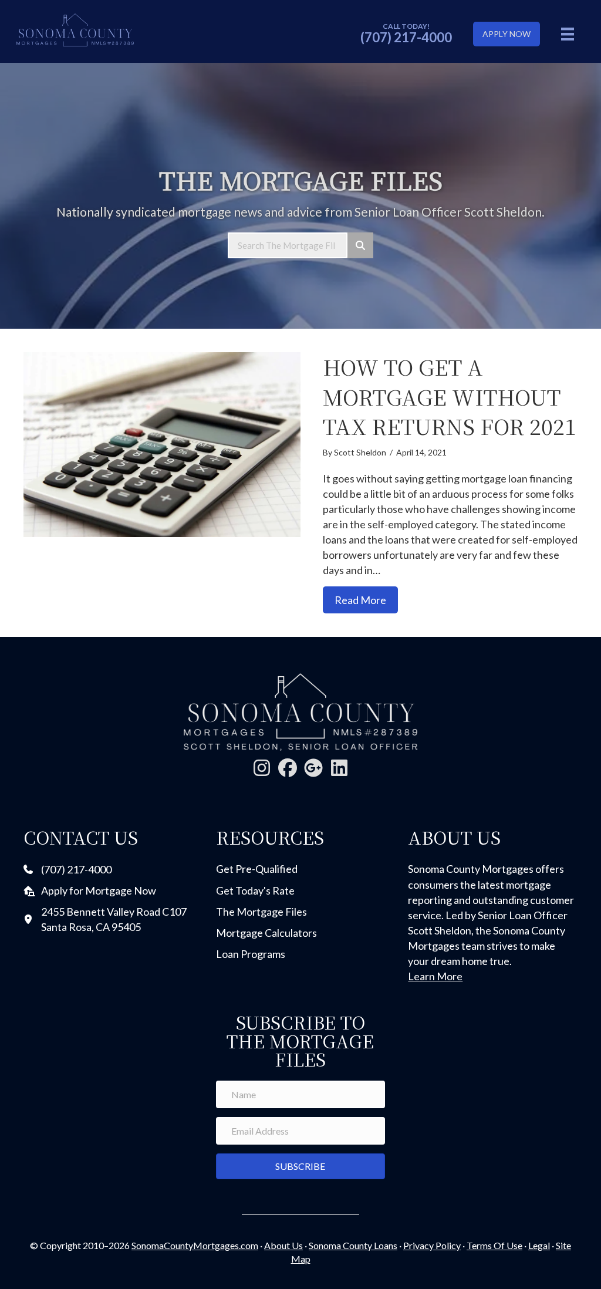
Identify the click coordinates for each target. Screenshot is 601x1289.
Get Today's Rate (255, 890)
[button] (262, 768)
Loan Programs (250, 953)
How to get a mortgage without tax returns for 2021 (449, 396)
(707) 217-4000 (406, 37)
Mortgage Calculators (266, 932)
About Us (283, 1245)
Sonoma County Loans (353, 1245)
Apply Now (506, 34)
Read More (366, 599)
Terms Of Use (494, 1245)
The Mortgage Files (261, 911)
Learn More (435, 976)
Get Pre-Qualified (257, 868)
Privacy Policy (432, 1245)
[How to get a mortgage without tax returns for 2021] (161, 444)
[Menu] (567, 34)
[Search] (360, 245)
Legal (539, 1245)
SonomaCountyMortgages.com (194, 1245)
